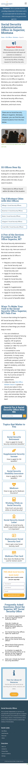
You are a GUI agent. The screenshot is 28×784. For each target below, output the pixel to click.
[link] (3, 131)
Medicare (14, 488)
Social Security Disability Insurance (14, 472)
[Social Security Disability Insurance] (14, 468)
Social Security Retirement (14, 438)
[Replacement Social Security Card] (14, 535)
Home (2, 37)
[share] (24, 130)
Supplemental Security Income (14, 455)
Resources (4, 735)
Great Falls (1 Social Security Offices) (12, 227)
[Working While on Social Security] (14, 499)
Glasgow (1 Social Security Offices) (12, 221)
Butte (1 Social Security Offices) (11, 216)
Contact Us (4, 749)
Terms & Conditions (6, 753)
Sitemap (3, 756)
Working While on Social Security (14, 504)
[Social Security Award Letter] (14, 516)
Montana (15, 37)
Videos (3, 738)
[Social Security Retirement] (14, 433)
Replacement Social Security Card (14, 540)
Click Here (14, 694)
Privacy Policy (5, 751)
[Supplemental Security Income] (14, 450)
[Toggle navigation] (25, 3)
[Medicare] (14, 485)
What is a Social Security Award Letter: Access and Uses (14, 131)
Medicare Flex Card (14, 556)
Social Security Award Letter (14, 521)
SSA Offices (9, 37)
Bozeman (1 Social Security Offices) (12, 211)
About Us (4, 746)
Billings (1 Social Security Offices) (11, 205)
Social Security (5, 733)
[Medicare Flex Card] (14, 553)
